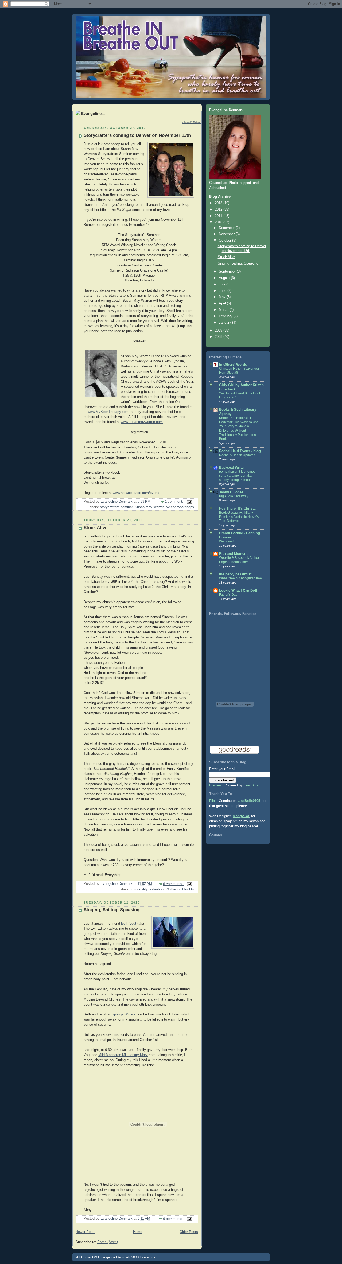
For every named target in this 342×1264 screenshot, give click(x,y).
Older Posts (189, 1232)
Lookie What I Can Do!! (238, 590)
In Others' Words (233, 364)
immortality (139, 889)
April (223, 303)
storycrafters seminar (116, 507)
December (227, 228)
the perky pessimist (235, 574)
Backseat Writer (232, 468)
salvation (157, 889)
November (227, 234)
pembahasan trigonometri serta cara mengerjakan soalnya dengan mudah (237, 476)
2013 (219, 203)
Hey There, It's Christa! (237, 508)
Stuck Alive (95, 527)
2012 (219, 209)
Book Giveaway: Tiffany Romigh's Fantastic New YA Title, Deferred (239, 517)
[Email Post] (189, 501)
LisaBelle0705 (249, 801)
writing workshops (180, 507)
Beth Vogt (128, 923)
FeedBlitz (251, 785)
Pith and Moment (233, 554)
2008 (219, 337)
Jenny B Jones (231, 492)
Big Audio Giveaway (233, 496)
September (228, 271)
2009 (219, 330)
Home (137, 1232)
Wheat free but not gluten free (240, 578)
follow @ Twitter (191, 122)
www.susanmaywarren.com (142, 422)
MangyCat (241, 816)
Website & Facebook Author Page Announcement (239, 560)
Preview (215, 785)
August (225, 278)
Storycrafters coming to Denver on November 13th (137, 135)
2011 (219, 216)
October (225, 240)
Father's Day (228, 594)
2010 (219, 222)
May (223, 297)
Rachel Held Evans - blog (240, 451)
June (223, 291)
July (222, 284)
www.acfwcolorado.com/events (136, 493)
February (226, 316)
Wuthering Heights (180, 889)
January (225, 322)
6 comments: (173, 884)
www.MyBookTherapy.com (108, 412)
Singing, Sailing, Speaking (111, 909)
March (224, 310)
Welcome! (226, 541)
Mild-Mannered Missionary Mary (123, 1055)
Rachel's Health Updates (237, 455)
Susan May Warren (149, 507)
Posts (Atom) (107, 1242)
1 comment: (174, 501)
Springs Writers (123, 1014)
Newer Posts (85, 1232)
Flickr (213, 801)
